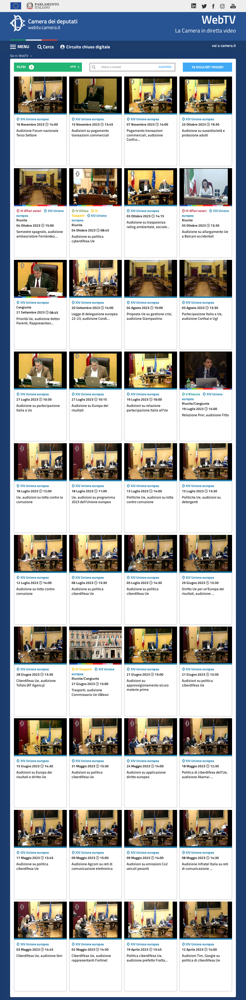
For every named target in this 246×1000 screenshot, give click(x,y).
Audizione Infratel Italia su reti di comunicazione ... (205, 866)
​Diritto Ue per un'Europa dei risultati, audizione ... (203, 591)
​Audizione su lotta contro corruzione (35, 591)
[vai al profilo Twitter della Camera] (204, 5)
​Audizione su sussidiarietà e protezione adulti (203, 133)
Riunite (21, 220)
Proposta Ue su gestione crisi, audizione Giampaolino (149, 316)
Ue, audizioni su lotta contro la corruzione (39, 499)
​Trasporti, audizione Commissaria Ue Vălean (90, 692)
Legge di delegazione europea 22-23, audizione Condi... (95, 316)
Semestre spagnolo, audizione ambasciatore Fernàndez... (39, 234)
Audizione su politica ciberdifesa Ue (88, 591)
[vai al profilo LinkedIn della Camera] (194, 5)
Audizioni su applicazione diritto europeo (146, 774)
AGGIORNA (165, 67)
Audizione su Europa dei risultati (90, 408)
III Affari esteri (30, 210)
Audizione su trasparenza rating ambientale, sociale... (148, 224)
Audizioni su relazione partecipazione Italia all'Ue (147, 408)
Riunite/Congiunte (195, 403)
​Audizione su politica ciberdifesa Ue (143, 591)
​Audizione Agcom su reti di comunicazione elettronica (92, 866)
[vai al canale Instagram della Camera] (222, 5)
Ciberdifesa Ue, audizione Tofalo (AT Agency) (36, 683)
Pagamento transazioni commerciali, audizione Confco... (145, 135)
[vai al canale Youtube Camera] (232, 5)
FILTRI (47, 67)
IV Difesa (81, 210)
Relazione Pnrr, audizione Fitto (205, 415)
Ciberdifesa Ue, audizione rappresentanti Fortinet (91, 958)
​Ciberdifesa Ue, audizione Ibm (39, 955)
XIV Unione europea (34, 119)
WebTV (219, 19)
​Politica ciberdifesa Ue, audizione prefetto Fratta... (147, 958)
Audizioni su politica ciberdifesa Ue (197, 683)
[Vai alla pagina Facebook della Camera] (213, 5)
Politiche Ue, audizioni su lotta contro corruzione (150, 499)
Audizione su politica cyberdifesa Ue (88, 239)
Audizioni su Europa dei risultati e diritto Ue (34, 774)
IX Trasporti (83, 669)
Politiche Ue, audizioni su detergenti (201, 499)
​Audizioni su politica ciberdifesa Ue (87, 774)
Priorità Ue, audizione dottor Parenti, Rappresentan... (38, 321)
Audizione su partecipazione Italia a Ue (38, 408)
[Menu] (20, 47)
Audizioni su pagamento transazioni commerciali (90, 133)
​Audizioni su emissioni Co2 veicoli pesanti (147, 866)
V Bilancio (193, 394)
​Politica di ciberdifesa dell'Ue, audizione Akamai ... (205, 774)
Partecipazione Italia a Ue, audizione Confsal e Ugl (202, 316)
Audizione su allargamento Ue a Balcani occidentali (205, 234)
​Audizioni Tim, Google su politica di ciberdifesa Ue (201, 958)
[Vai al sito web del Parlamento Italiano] (42, 5)
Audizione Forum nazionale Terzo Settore (37, 133)
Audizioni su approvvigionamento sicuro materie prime (148, 685)
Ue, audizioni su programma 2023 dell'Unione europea (93, 499)
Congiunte (23, 307)
